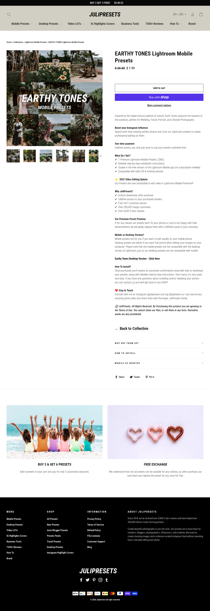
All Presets (52, 518)
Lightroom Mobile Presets (36, 42)
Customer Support (96, 541)
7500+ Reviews (154, 23)
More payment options (159, 105)
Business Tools (130, 23)
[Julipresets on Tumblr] (107, 580)
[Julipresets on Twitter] (88, 580)
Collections (18, 42)
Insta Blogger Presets (57, 530)
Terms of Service (95, 524)
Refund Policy (94, 530)
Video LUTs (75, 23)
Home (9, 42)
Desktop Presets (49, 23)
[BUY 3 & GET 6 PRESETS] (55, 432)
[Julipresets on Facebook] (81, 580)
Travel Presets (54, 541)
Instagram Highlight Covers (60, 552)
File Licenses (93, 535)
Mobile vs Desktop (127, 363)
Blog (89, 547)
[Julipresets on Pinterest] (94, 580)
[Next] (100, 155)
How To (174, 23)
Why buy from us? (127, 343)
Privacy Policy (94, 518)
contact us (129, 282)
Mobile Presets (20, 23)
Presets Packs (54, 535)
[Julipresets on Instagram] (100, 580)
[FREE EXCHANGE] (155, 432)
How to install (125, 353)
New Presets (53, 524)
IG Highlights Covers (103, 23)
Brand (192, 23)
